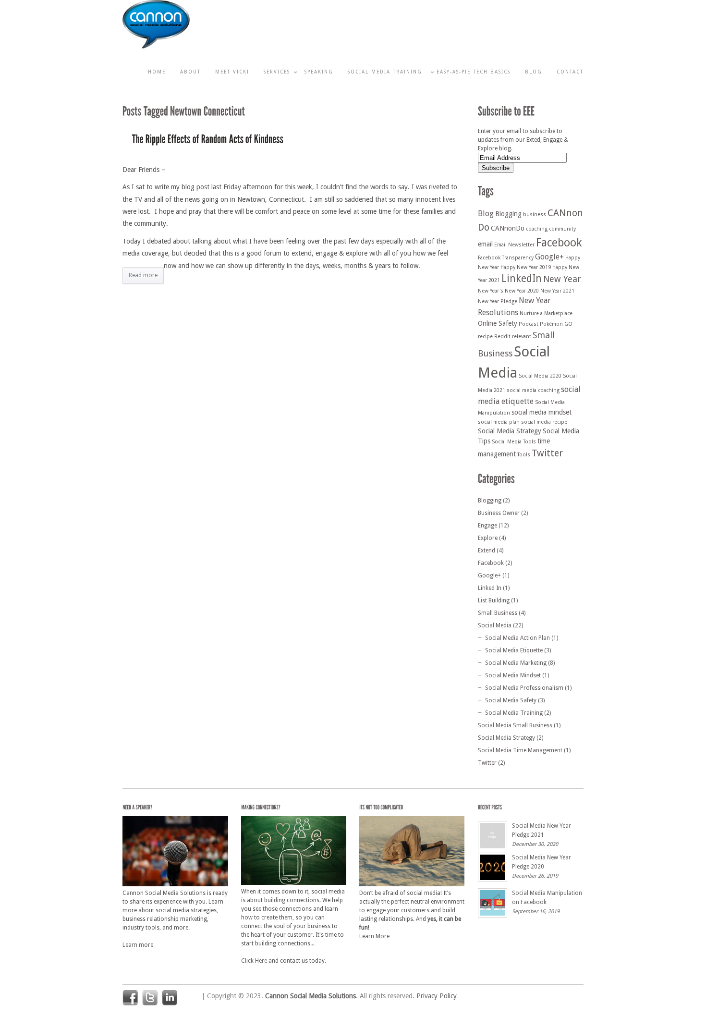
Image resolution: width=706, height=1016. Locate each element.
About (190, 71)
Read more (143, 275)
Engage (487, 525)
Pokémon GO (556, 324)
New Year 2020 (522, 291)
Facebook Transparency (506, 258)
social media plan (499, 422)
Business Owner (499, 513)
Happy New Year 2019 (525, 267)
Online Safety (497, 323)
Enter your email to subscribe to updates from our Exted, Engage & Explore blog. (523, 140)
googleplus (189, 997)
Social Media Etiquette (514, 650)
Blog (533, 71)
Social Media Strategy (509, 431)
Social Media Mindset (513, 675)
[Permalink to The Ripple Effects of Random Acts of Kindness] (208, 140)
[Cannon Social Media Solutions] (156, 46)
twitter (150, 997)
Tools (523, 455)
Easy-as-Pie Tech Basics (474, 71)
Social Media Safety (510, 700)
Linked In (489, 588)
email (485, 244)
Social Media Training (385, 71)
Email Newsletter (514, 245)
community (562, 229)
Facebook (559, 242)
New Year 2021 (557, 291)
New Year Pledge (497, 301)
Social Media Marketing (516, 663)
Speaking (318, 71)
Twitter (547, 453)
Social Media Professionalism (524, 688)
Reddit (502, 336)
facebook (130, 997)
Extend (486, 550)
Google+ (549, 256)
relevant (521, 336)
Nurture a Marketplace (546, 313)
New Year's (490, 291)
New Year (562, 279)
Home (157, 71)
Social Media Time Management (520, 750)
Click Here (254, 960)
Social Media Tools (514, 442)
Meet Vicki (232, 71)
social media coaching (533, 390)
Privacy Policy (436, 996)
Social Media (494, 625)
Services (277, 71)
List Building (494, 600)
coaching (537, 229)
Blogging (508, 214)
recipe (485, 336)
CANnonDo (507, 228)
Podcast (528, 324)
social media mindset (541, 412)
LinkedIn (521, 278)
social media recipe (544, 422)
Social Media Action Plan (517, 638)
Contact (570, 71)
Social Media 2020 (540, 376)
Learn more (137, 945)
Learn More (374, 936)
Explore (488, 538)
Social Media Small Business (515, 725)
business (534, 214)
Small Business (497, 613)
